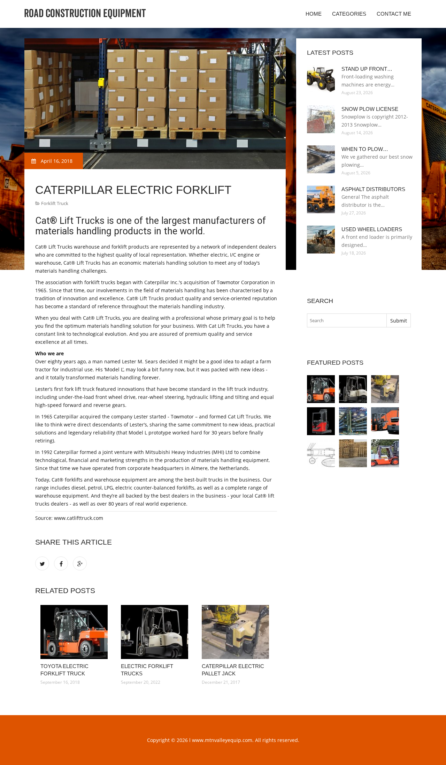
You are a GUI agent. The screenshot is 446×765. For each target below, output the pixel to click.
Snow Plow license (369, 109)
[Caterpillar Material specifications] (321, 453)
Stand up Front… (366, 69)
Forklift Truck (54, 203)
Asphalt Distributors (373, 189)
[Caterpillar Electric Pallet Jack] (237, 632)
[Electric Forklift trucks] (156, 632)
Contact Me (394, 14)
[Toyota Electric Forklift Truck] (75, 632)
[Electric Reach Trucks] (353, 421)
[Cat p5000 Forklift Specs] (353, 453)
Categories (349, 14)
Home (314, 14)
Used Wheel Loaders (371, 229)
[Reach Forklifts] (321, 421)
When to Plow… (364, 149)
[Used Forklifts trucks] (385, 453)
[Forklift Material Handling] (385, 421)
